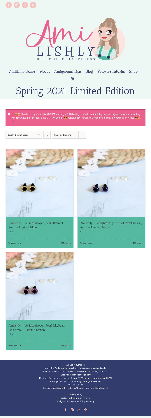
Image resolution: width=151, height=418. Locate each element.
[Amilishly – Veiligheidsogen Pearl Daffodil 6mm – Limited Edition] (39, 183)
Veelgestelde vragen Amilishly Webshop (75, 401)
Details (67, 243)
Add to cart (16, 243)
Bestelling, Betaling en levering (75, 397)
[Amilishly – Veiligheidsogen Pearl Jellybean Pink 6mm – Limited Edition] (39, 286)
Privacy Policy (75, 394)
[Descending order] (47, 135)
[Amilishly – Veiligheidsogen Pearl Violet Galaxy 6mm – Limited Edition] (111, 183)
